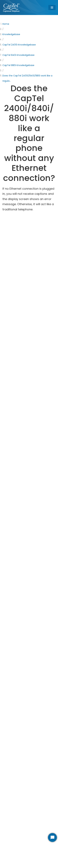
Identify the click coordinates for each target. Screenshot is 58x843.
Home (5, 24)
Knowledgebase (11, 34)
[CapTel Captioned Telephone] (11, 7)
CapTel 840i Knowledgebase (18, 55)
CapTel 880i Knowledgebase (18, 65)
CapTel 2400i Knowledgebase (19, 44)
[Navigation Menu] (52, 7)
